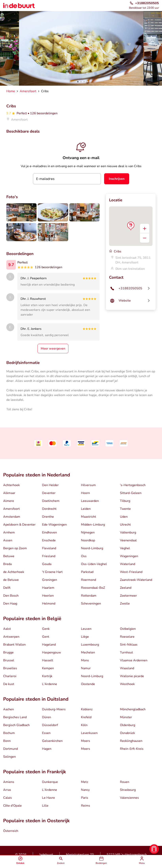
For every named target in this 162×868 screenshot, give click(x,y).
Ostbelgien (128, 629)
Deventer (49, 493)
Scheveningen (91, 603)
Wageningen (129, 556)
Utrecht (125, 524)
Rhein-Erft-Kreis (131, 749)
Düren (46, 717)
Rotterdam (88, 595)
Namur (86, 668)
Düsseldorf (50, 725)
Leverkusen (89, 733)
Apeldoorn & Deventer (19, 524)
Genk (46, 629)
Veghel (125, 548)
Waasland (127, 668)
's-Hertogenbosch (133, 485)
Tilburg (125, 501)
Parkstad (87, 572)
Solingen (9, 757)
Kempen (48, 668)
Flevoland (49, 548)
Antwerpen (11, 637)
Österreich (10, 831)
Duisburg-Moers (54, 709)
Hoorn (85, 493)
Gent (45, 637)
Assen (7, 540)
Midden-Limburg (93, 524)
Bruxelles (10, 668)
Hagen (46, 749)
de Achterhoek (13, 572)
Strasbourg (128, 790)
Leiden (86, 509)
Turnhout (126, 652)
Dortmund (10, 749)
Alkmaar (9, 493)
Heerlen (48, 595)
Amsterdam (11, 517)
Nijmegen (88, 532)
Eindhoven (49, 532)
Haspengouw (51, 652)
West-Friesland (131, 572)
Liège (85, 637)
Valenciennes (129, 798)
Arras (7, 790)
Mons (85, 660)
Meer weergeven (53, 348)
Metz (84, 782)
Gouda (46, 564)
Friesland (48, 556)
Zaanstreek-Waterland (136, 580)
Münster (126, 717)
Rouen (124, 782)
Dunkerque (50, 782)
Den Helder (50, 485)
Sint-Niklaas (129, 644)
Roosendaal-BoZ (93, 588)
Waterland (127, 564)
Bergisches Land (15, 717)
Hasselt (47, 660)
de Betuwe (11, 580)
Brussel (8, 660)
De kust (8, 684)
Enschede (49, 540)
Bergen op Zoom (15, 548)
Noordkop (88, 540)
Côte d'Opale (12, 805)
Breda (7, 564)
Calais (7, 798)
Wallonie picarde (132, 676)
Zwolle (125, 603)
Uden (124, 517)
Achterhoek (11, 485)
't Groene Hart (52, 572)
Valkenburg (128, 532)
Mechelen (88, 652)
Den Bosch (11, 595)
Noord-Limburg (92, 548)
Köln (84, 725)
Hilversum (88, 485)
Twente (125, 509)
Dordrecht (49, 509)
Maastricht (88, 517)
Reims (85, 805)
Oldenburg (127, 725)
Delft (6, 588)
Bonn (7, 741)
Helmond (48, 603)
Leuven (86, 629)
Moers (85, 741)
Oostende (88, 684)
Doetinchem (50, 501)
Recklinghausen (131, 741)
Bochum (9, 733)
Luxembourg (90, 644)
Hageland (49, 644)
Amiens (8, 782)
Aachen (8, 709)
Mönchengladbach (133, 709)
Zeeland (125, 588)
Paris (84, 798)
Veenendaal (128, 540)
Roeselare (127, 637)
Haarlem (48, 588)
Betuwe (8, 556)
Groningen (49, 580)
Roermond (88, 580)
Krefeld (86, 717)
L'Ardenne (49, 684)
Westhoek (127, 684)
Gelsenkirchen (52, 741)
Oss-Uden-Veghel (94, 564)
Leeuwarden (90, 501)
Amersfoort (11, 509)
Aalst (7, 629)
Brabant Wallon (14, 644)
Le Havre (48, 798)
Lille (45, 805)
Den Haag (10, 603)
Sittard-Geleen (130, 493)
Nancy (85, 790)
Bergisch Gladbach (16, 725)
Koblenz (86, 709)
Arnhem (9, 532)
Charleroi (9, 676)
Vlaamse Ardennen (133, 660)
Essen (46, 733)
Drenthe (48, 517)
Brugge (8, 652)
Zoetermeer (128, 595)
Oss (84, 556)
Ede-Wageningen (54, 524)
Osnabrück (127, 733)
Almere (8, 501)
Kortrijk (47, 676)
